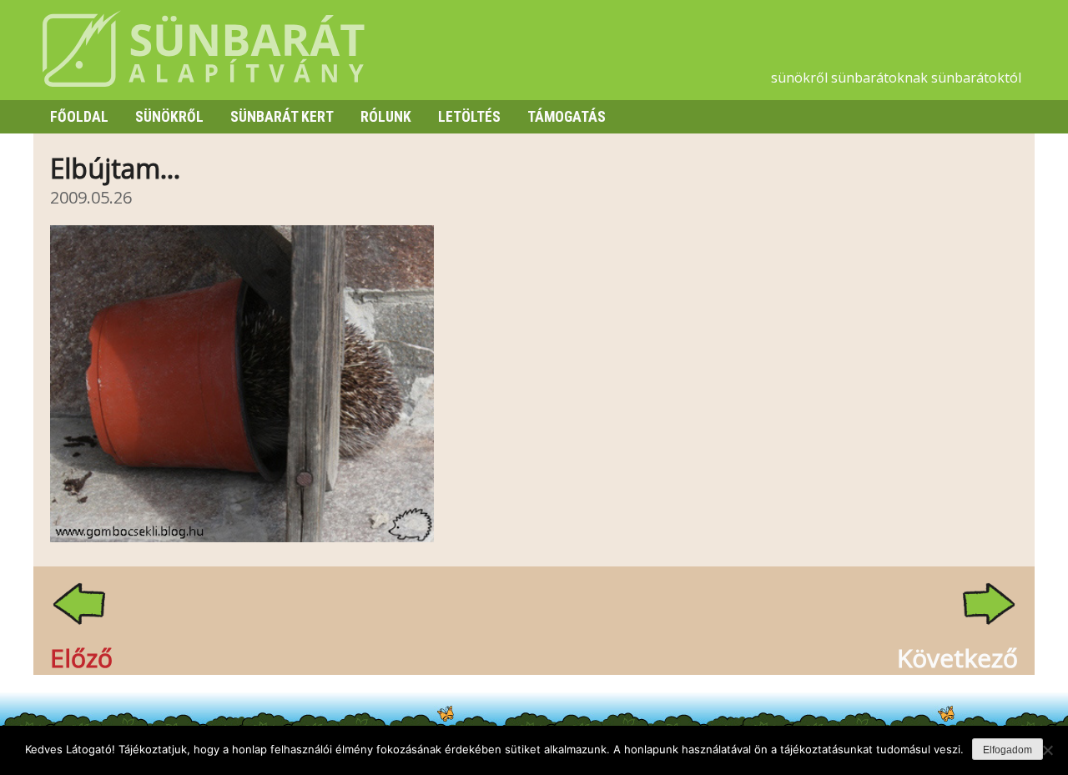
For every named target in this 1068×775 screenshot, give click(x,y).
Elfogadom (1007, 750)
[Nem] (1047, 750)
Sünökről (169, 116)
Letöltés (469, 116)
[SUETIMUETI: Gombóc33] (242, 537)
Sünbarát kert (282, 116)
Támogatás (566, 116)
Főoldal (79, 116)
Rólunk (385, 116)
